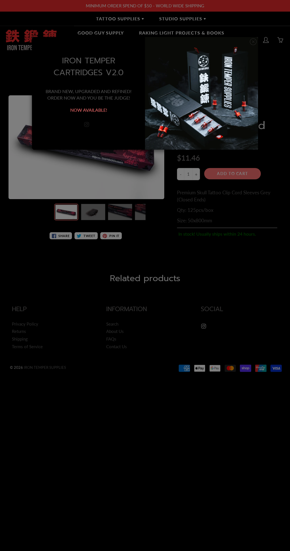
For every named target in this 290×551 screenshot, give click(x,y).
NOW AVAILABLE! (88, 110)
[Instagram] (86, 125)
